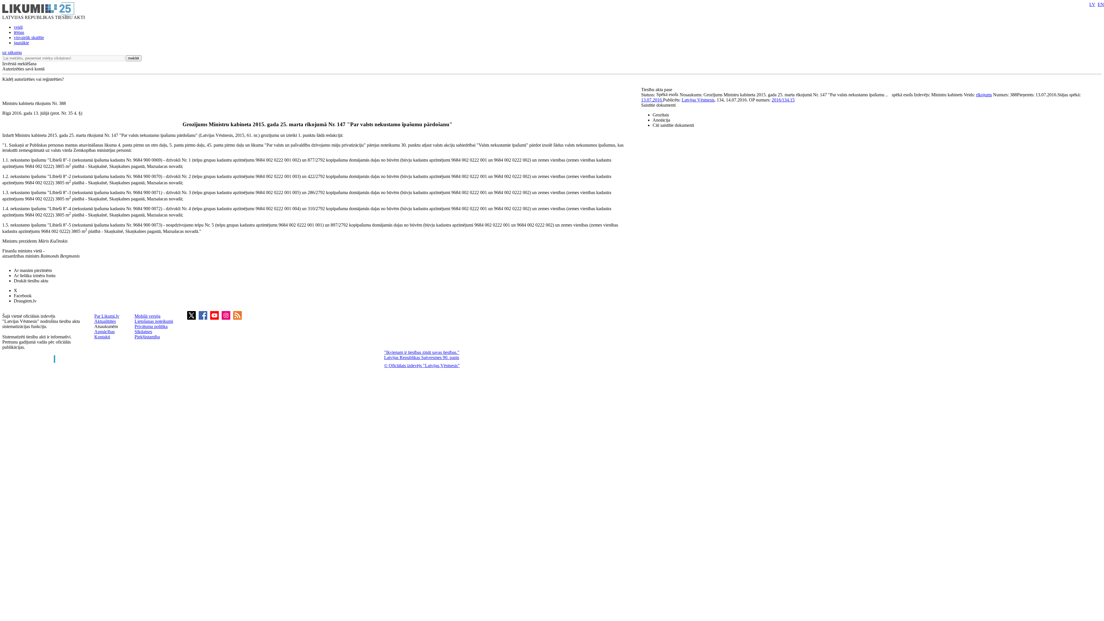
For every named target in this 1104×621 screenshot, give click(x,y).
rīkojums (984, 94)
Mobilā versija (147, 316)
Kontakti (102, 336)
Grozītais (661, 114)
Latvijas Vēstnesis (698, 99)
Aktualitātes (105, 321)
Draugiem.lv (25, 300)
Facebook (23, 295)
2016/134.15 (783, 99)
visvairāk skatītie (29, 37)
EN (1101, 4)
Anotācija (661, 120)
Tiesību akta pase (657, 89)
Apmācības (104, 331)
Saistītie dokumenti (658, 105)
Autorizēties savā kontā (23, 68)
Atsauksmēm (106, 326)
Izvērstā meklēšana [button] (19, 63)
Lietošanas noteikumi (154, 321)
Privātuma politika (151, 326)
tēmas (19, 32)
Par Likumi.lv (106, 316)
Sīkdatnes (143, 331)
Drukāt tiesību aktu (31, 280)
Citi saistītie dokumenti (673, 125)
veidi (18, 27)
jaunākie (21, 42)
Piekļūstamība (147, 336)
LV (1092, 4)
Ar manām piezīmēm (33, 270)
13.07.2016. (652, 99)
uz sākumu (12, 52)
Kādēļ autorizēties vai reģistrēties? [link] (33, 79)
